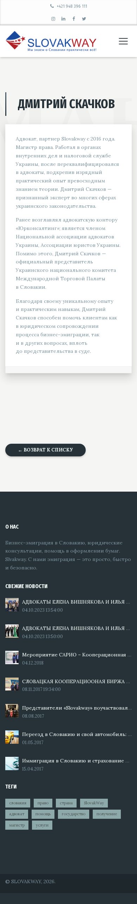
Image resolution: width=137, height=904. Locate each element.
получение (107, 813)
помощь (43, 813)
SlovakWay (94, 802)
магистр (17, 825)
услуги (42, 825)
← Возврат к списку (45, 450)
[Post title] (12, 604)
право (43, 802)
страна (66, 802)
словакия (17, 802)
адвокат (16, 813)
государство (73, 813)
